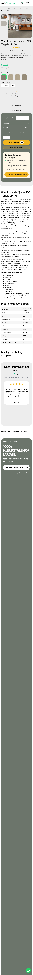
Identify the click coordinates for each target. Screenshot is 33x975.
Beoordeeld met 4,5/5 (16, 50)
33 (26, 332)
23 (24, 332)
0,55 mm (25, 336)
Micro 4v (25, 339)
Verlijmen (5, 85)
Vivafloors (26, 312)
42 (28, 332)
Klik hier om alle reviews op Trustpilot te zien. (16, 377)
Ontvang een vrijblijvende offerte (16, 174)
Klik (13, 85)
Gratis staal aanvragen (16, 147)
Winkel (9, 9)
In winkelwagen (14, 142)
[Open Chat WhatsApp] (28, 970)
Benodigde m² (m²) (8, 118)
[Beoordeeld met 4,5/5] (16, 47)
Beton (24, 329)
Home (2, 9)
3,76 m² (25, 322)
